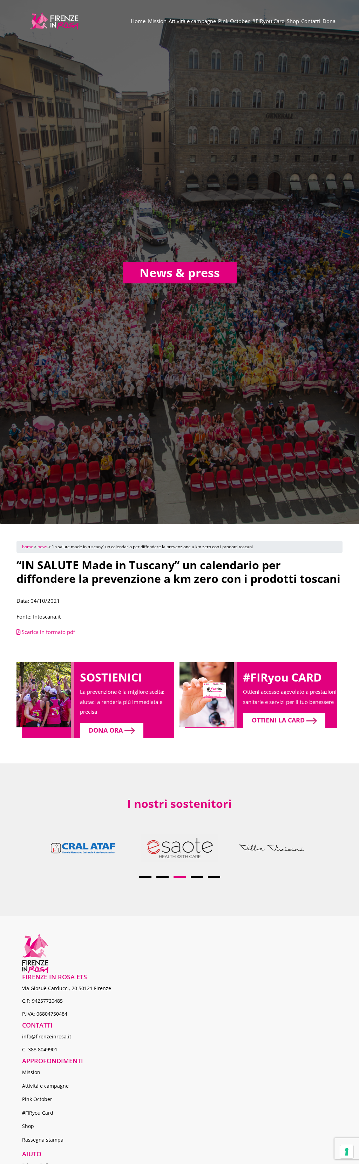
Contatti (310, 20)
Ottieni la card (279, 720)
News (43, 547)
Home (138, 20)
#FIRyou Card (268, 20)
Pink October (234, 20)
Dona (329, 20)
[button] (145, 877)
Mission (157, 20)
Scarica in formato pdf (47, 631)
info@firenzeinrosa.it (46, 1036)
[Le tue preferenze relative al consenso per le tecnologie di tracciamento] (346, 1151)
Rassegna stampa (42, 1139)
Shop (293, 20)
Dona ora (106, 730)
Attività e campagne (192, 20)
